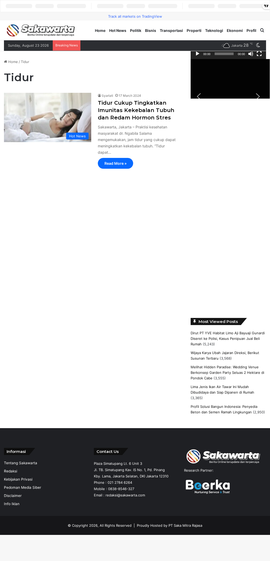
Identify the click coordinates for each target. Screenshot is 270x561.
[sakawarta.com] (41, 30)
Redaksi (10, 473)
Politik (135, 30)
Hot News (117, 30)
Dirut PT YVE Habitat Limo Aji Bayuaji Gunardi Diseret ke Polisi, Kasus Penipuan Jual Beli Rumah (228, 339)
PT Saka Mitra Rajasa (185, 527)
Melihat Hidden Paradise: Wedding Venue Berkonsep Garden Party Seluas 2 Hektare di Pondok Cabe (227, 373)
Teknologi (214, 30)
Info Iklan (12, 505)
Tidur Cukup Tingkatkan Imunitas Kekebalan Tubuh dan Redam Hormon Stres (136, 111)
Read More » (115, 164)
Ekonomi (235, 30)
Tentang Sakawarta (20, 464)
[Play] (197, 54)
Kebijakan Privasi (18, 481)
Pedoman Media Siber (22, 489)
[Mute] (250, 54)
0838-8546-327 (121, 490)
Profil (251, 30)
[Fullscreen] (259, 54)
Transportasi (171, 30)
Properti (194, 30)
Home (100, 30)
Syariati (107, 97)
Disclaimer (13, 497)
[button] (199, 97)
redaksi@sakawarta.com (125, 497)
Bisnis (150, 30)
